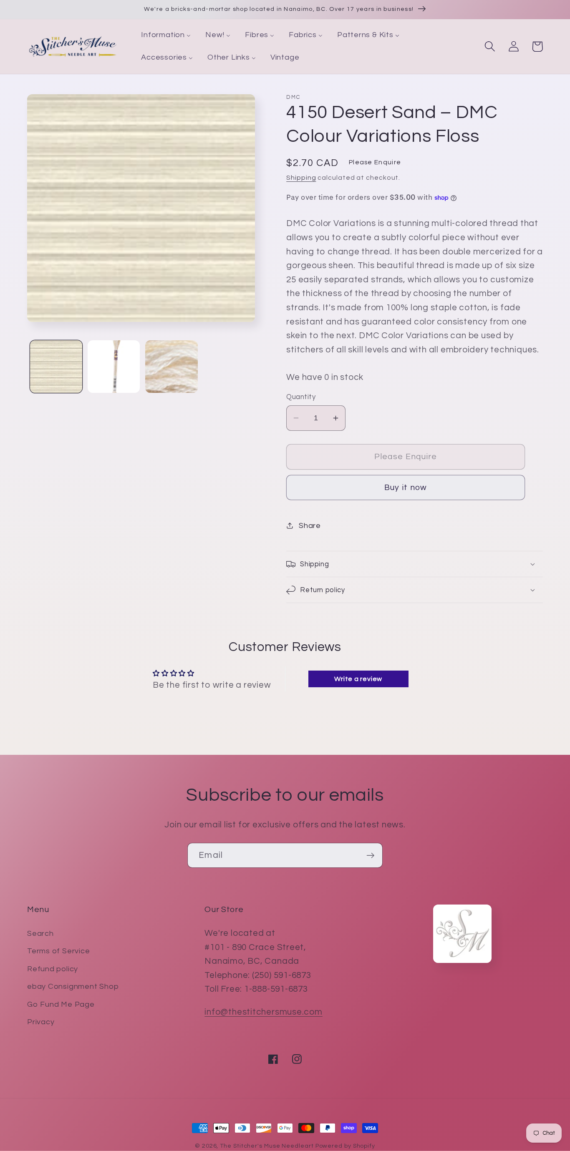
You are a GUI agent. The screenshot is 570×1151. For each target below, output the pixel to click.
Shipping (301, 177)
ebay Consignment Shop (73, 986)
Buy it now (405, 487)
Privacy (40, 1022)
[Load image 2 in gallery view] (114, 366)
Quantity (300, 397)
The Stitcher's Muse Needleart (266, 1146)
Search (40, 933)
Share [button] (310, 526)
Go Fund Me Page (61, 1004)
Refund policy (52, 969)
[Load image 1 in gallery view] (56, 366)
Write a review (358, 679)
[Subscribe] (370, 855)
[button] (490, 46)
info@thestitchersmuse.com (263, 1012)
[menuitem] (166, 35)
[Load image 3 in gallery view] (171, 366)
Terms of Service (58, 951)
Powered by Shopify (345, 1146)
